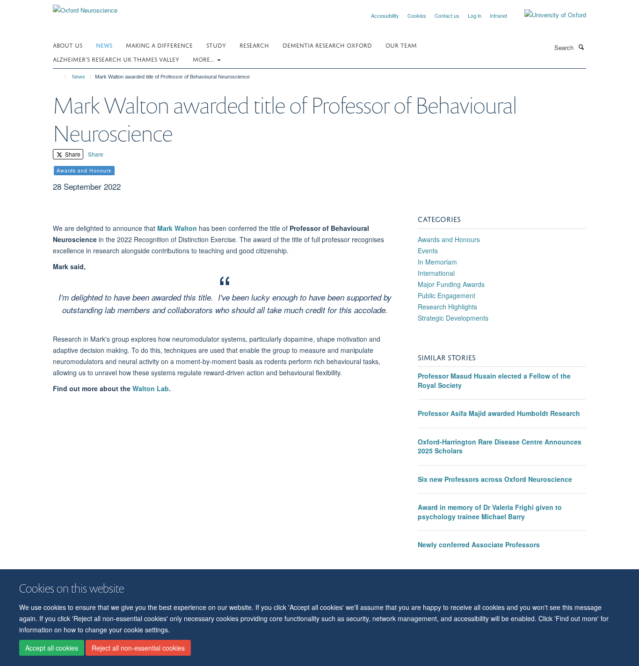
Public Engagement (446, 295)
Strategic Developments (453, 317)
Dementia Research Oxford (327, 44)
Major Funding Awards (451, 284)
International (436, 273)
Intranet (498, 15)
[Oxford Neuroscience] (85, 6)
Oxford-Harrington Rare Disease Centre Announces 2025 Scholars (499, 446)
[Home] (61, 77)
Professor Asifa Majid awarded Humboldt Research (499, 413)
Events (428, 250)
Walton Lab (150, 388)
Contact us (447, 15)
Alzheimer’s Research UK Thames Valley (116, 58)
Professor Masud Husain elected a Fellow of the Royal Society (494, 380)
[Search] (581, 47)
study (216, 44)
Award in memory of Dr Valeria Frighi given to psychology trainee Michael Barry (490, 511)
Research (254, 44)
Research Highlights (447, 306)
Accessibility (385, 15)
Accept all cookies (51, 647)
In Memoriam (437, 261)
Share (72, 154)
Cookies (416, 15)
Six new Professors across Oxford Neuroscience (495, 479)
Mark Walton (177, 228)
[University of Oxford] (548, 15)
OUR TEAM (401, 44)
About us (67, 44)
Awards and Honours (449, 239)
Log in (474, 15)
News (104, 44)
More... (204, 58)
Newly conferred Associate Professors (479, 544)
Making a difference (159, 44)
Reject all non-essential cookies (138, 647)
